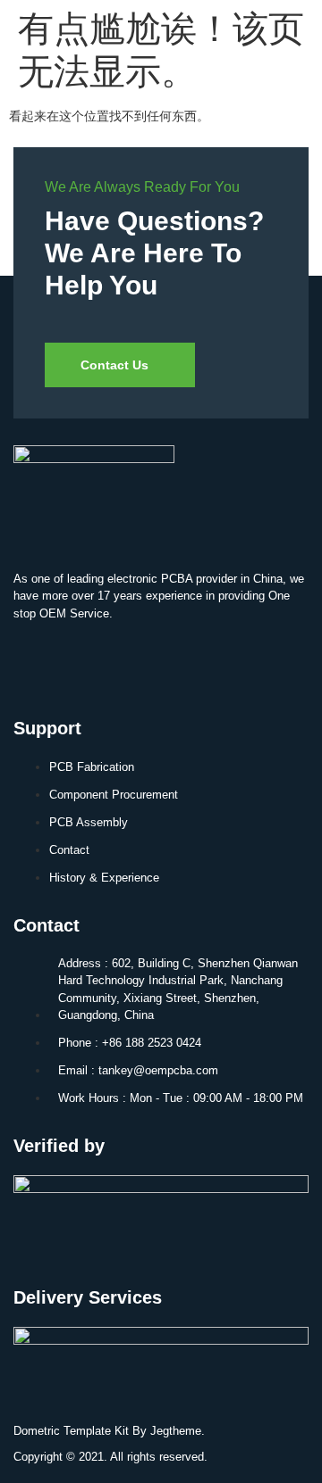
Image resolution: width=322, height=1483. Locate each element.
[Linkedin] (35, 662)
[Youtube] (88, 662)
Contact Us (114, 365)
